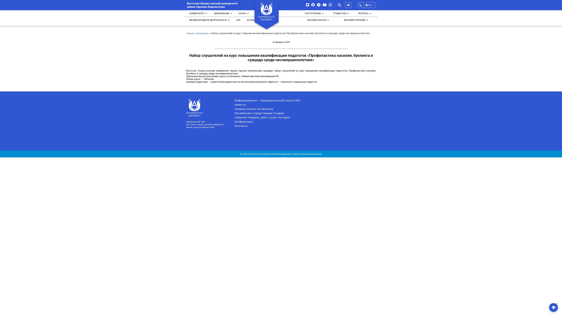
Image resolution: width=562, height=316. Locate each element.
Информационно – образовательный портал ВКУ (267, 100)
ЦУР (238, 20)
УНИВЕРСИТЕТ (197, 13)
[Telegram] (318, 4)
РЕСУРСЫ (363, 13)
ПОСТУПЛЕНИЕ (313, 13)
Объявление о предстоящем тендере (259, 113)
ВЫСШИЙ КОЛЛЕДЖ (355, 20)
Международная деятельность (208, 20)
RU (370, 5)
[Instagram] (330, 4)
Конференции (243, 121)
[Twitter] (307, 4)
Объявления (202, 33)
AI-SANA (251, 20)
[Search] (339, 5)
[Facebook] (313, 4)
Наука (242, 13)
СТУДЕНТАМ (339, 13)
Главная (190, 33)
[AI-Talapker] (553, 307)
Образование (221, 13)
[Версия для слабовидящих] (348, 5)
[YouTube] (325, 4)
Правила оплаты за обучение (253, 109)
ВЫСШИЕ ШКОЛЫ (316, 20)
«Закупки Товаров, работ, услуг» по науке (262, 117)
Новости (240, 104)
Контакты (240, 126)
